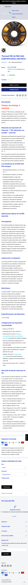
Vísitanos (14, 17)
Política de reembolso (6, 493)
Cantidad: (4, 79)
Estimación (7, 487)
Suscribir (6, 554)
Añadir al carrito (14, 85)
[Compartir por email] (26, 95)
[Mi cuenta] (5, 13)
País (2, 464)
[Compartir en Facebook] (17, 95)
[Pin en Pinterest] (20, 95)
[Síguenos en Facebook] (2, 566)
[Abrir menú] (2, 6)
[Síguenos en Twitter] (5, 566)
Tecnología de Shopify (6, 581)
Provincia (4, 471)
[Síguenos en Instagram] (8, 566)
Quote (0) (26, 437)
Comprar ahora (14, 89)
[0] (8, 13)
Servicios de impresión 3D (17, 13)
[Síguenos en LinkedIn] (11, 566)
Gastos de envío (12, 69)
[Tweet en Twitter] (23, 95)
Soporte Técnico (15, 10)
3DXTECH (3, 62)
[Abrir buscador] (3, 13)
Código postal (5, 478)
